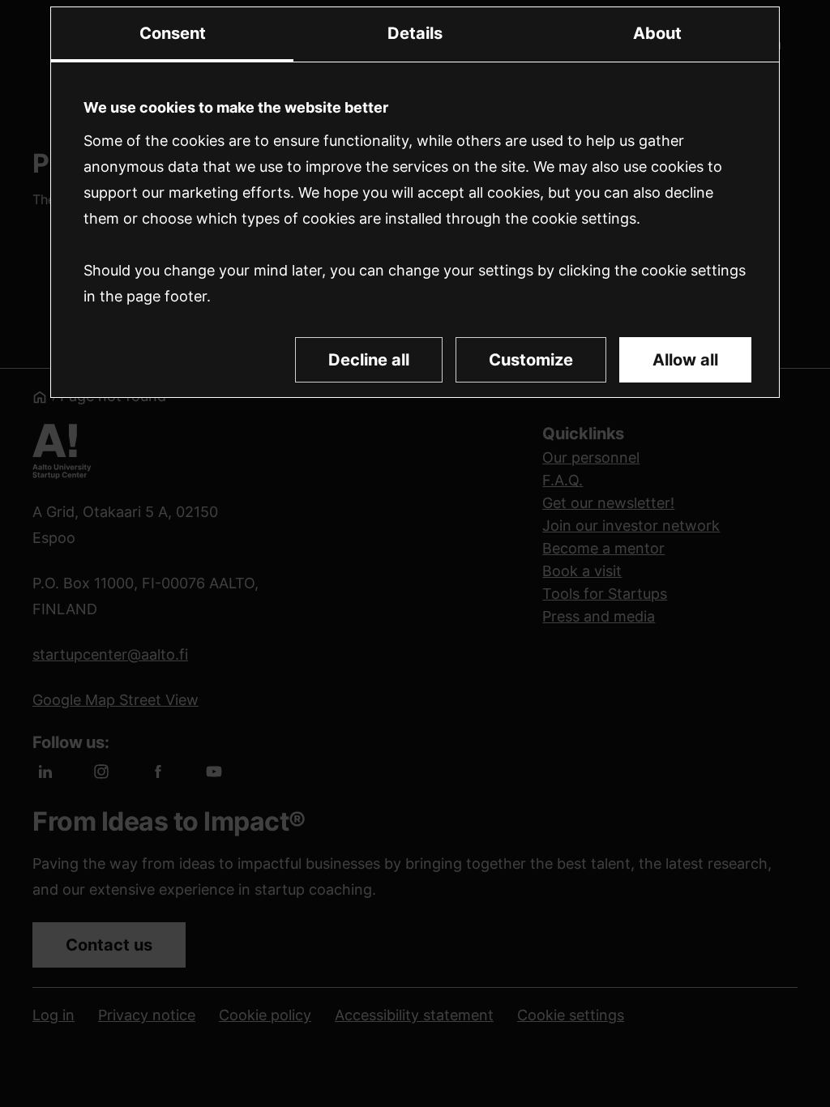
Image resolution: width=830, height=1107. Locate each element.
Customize (531, 360)
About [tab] (657, 33)
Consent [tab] (172, 33)
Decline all (368, 360)
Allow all (685, 360)
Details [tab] (415, 33)
